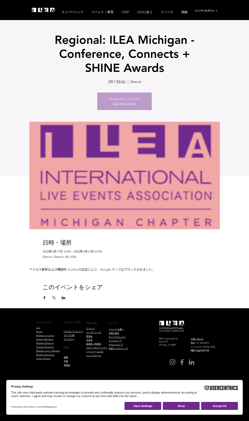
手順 (66, 361)
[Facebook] (182, 362)
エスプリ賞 (69, 335)
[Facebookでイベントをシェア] (44, 297)
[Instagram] (172, 362)
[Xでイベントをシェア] (54, 297)
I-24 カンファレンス (73, 331)
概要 (66, 357)
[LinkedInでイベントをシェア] (63, 297)
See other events (124, 103)
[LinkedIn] (191, 362)
